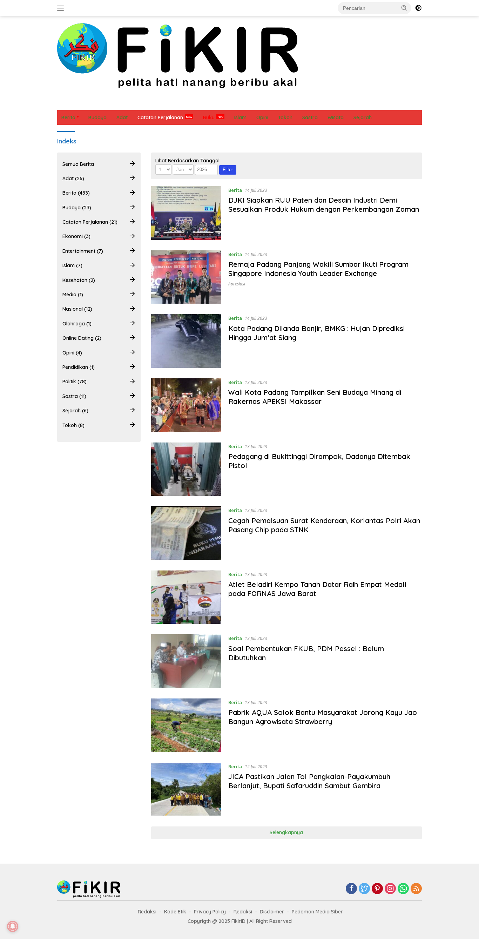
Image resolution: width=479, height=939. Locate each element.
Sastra (276, 103)
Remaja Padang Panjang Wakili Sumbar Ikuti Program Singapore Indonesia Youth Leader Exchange (318, 269)
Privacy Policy (210, 911)
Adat (118, 103)
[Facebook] (351, 889)
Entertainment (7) (82, 251)
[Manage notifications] (12, 926)
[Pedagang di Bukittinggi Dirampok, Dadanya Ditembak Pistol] (186, 469)
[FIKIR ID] (177, 55)
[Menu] (62, 8)
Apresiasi (236, 284)
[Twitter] (364, 889)
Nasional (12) (77, 309)
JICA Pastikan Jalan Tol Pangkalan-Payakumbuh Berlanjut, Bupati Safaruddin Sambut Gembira (309, 781)
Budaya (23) (76, 207)
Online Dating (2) (81, 338)
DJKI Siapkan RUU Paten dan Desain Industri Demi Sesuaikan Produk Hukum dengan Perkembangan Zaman (323, 205)
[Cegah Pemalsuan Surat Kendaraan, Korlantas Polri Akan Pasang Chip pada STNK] (186, 533)
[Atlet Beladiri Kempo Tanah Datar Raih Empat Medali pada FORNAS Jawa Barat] (186, 597)
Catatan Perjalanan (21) (89, 222)
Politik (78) (74, 382)
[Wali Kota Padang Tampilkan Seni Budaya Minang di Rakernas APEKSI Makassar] (186, 405)
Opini (218, 103)
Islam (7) (72, 266)
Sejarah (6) (75, 410)
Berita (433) (76, 193)
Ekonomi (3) (76, 237)
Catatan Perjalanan (157, 103)
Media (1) (72, 294)
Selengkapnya (286, 832)
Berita (68, 103)
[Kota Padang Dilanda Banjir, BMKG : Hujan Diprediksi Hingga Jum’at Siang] (186, 341)
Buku (209, 117)
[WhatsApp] (403, 889)
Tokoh (329, 103)
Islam (196, 103)
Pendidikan (246, 103)
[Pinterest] (377, 889)
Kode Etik (175, 911)
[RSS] (416, 889)
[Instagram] (390, 889)
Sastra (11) (74, 396)
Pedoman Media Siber (317, 911)
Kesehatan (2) (78, 280)
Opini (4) (72, 353)
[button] (404, 7)
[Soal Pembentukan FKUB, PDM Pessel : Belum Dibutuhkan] (186, 661)
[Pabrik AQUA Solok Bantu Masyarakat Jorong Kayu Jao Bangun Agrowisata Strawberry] (186, 725)
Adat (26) (73, 178)
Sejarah (303, 103)
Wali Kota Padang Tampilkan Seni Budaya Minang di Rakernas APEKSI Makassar (314, 397)
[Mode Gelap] (418, 8)
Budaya (94, 103)
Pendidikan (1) (78, 367)
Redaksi (147, 911)
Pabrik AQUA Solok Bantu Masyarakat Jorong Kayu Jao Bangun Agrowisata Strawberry (322, 717)
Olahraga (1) (77, 323)
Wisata (354, 103)
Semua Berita (78, 164)
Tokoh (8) (73, 425)
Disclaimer (272, 911)
